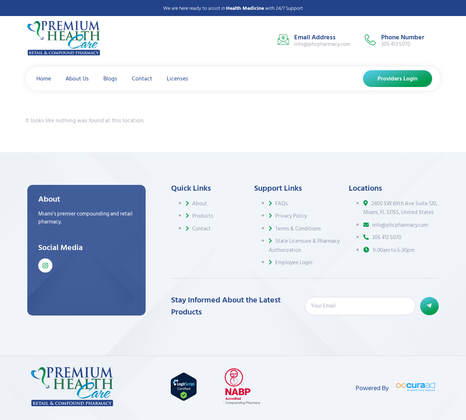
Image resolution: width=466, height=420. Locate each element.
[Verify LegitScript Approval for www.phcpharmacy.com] (183, 399)
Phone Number (402, 37)
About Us (77, 78)
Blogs (110, 78)
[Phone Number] (370, 39)
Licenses (177, 78)
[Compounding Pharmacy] (242, 403)
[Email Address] (283, 39)
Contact (142, 78)
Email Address (315, 37)
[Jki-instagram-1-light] (45, 265)
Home (43, 78)
